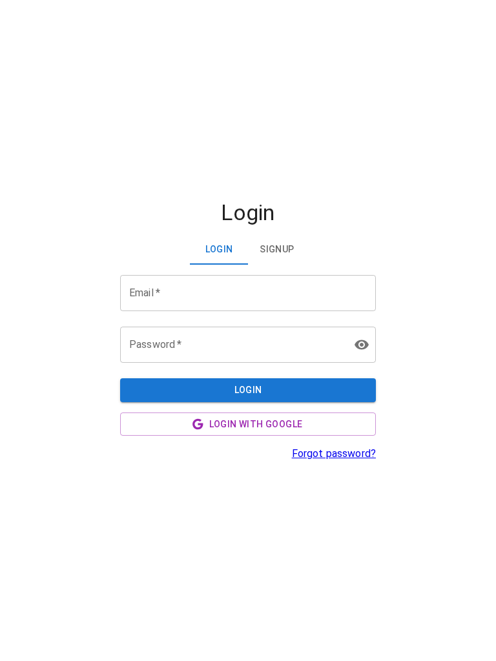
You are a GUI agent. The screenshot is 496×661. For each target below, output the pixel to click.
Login (248, 390)
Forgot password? (334, 453)
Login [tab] (219, 249)
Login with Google (256, 424)
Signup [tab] (277, 249)
